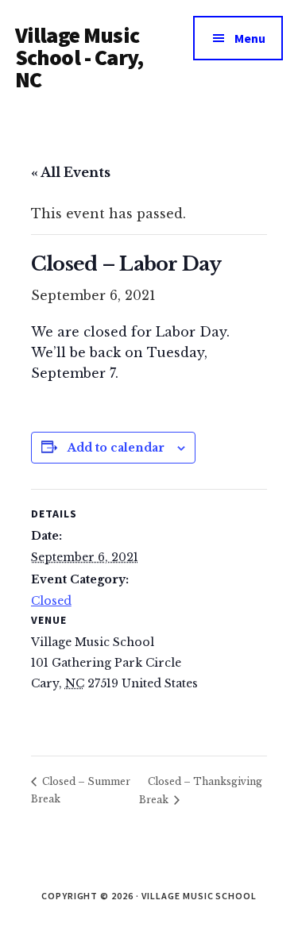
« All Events (70, 172)
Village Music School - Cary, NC (79, 57)
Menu (249, 38)
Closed (51, 601)
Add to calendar (116, 447)
